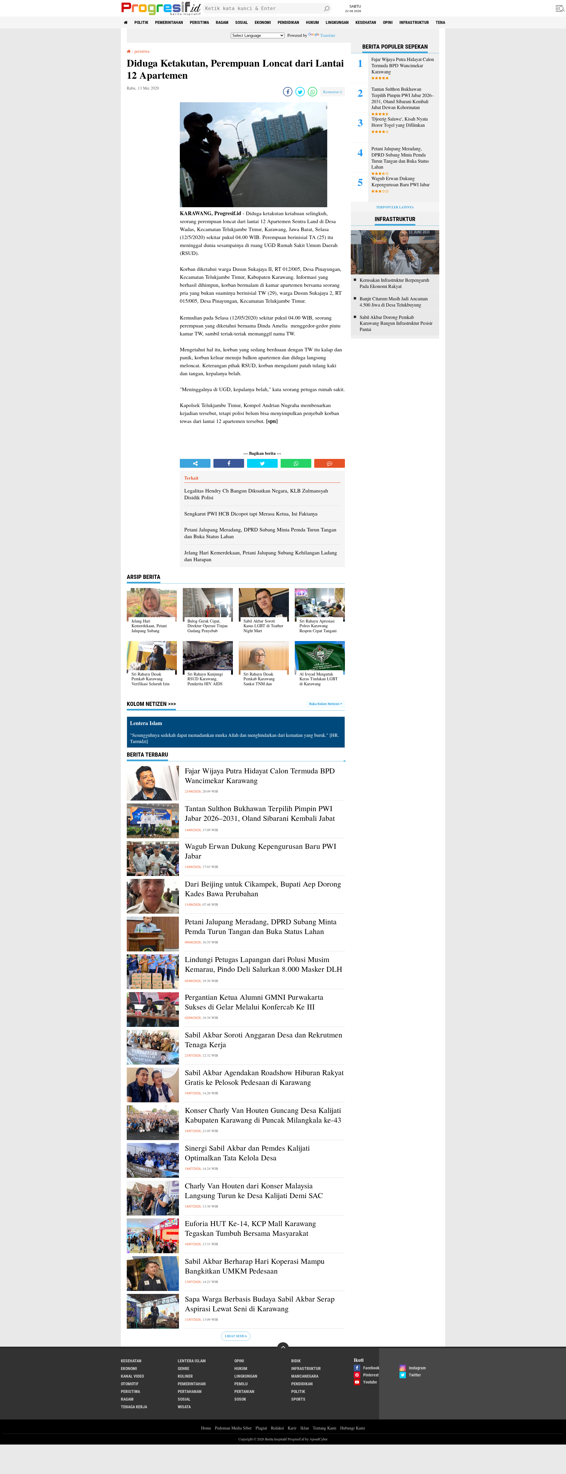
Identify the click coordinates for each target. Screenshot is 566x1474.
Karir (292, 1428)
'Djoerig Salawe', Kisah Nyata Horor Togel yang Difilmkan (399, 122)
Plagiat (261, 1428)
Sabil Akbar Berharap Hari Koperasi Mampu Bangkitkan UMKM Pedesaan (255, 1266)
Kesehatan (366, 22)
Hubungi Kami (352, 1428)
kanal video (132, 1376)
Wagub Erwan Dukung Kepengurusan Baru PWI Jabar (260, 851)
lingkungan (337, 22)
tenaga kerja (134, 1406)
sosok (240, 1399)
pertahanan (190, 1391)
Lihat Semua (236, 1336)
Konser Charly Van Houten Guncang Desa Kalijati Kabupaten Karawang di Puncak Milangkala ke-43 (263, 1115)
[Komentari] (329, 463)
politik (141, 22)
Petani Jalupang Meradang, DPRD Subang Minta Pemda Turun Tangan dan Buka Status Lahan (261, 926)
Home (206, 1428)
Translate (327, 35)
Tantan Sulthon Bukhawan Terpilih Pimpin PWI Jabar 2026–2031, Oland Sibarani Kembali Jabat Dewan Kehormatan (260, 818)
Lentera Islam (192, 1360)
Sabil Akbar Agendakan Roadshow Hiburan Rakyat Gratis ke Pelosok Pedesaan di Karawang (264, 1077)
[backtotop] (283, 1348)
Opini (388, 22)
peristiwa (199, 22)
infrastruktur (414, 22)
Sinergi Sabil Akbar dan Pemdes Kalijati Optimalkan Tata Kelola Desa (247, 1153)
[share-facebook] (287, 91)
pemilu (241, 1383)
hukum (312, 22)
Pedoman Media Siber (233, 1428)
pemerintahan (169, 22)
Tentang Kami (324, 1428)
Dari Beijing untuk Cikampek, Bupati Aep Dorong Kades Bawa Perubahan (263, 889)
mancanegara (304, 1376)
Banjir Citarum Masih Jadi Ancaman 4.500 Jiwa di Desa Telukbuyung (394, 302)
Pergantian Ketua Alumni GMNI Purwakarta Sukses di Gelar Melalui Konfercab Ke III (254, 1002)
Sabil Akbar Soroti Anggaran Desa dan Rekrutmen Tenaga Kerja (263, 1040)
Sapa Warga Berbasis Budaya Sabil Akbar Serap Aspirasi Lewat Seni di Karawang (260, 1304)
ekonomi (263, 22)
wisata (184, 1406)
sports (298, 1399)
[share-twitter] (300, 91)
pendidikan (288, 22)
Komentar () (332, 91)
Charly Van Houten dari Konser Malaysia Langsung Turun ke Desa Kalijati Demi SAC (254, 1190)
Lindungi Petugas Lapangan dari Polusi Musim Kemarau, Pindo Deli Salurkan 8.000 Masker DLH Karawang (263, 969)
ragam (222, 22)
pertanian (244, 1391)
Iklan (304, 1428)
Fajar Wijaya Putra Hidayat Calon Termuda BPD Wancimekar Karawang (260, 775)
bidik (296, 1360)
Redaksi (277, 1428)
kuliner (185, 1376)
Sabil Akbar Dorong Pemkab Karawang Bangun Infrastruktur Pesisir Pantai (396, 323)
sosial (241, 22)
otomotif (130, 1383)
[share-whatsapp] (312, 91)
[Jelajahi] (559, 8)
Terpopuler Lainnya (395, 207)
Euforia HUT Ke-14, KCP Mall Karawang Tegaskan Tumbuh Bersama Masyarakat (250, 1228)
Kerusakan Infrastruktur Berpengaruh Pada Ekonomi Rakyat (394, 283)
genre (183, 1368)
